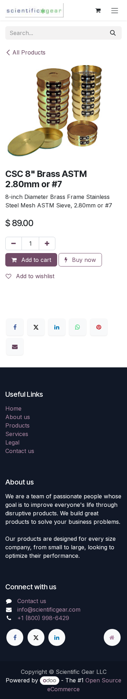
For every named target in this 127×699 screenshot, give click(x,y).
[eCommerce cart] (98, 10)
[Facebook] (14, 327)
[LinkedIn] (56, 327)
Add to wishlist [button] (34, 276)
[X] (36, 327)
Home (13, 408)
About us (17, 416)
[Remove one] (13, 243)
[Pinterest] (98, 327)
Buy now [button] (83, 259)
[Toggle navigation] (115, 10)
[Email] (14, 346)
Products (17, 425)
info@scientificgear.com (48, 609)
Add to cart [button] (35, 259)
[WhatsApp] (77, 327)
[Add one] (47, 243)
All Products (29, 52)
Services (16, 433)
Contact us (19, 450)
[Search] (113, 33)
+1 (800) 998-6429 (43, 617)
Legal (12, 442)
